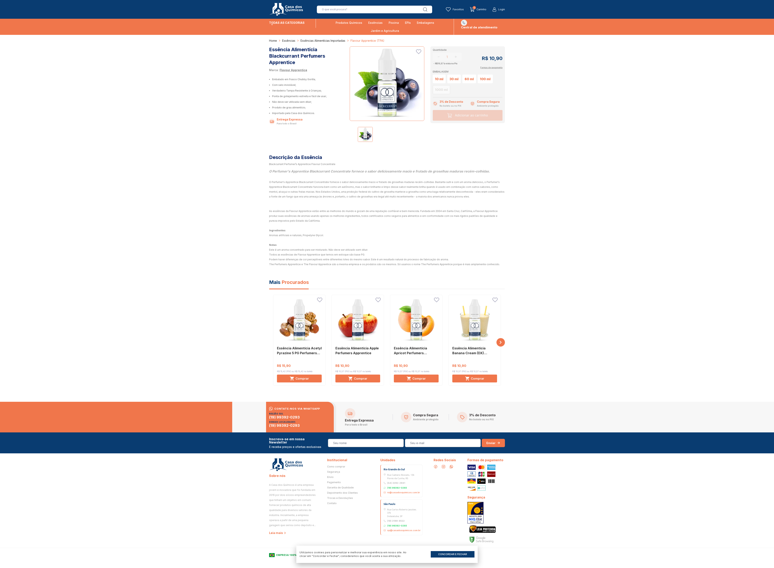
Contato (332, 503)
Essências (375, 22)
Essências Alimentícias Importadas (323, 40)
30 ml (454, 79)
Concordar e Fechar (452, 554)
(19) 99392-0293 (284, 417)
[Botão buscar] (425, 9)
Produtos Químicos (349, 22)
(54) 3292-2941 (396, 483)
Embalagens (425, 22)
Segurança (333, 472)
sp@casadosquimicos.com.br (403, 530)
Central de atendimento (479, 27)
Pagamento (334, 482)
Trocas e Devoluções (340, 498)
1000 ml (441, 90)
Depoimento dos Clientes (342, 493)
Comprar (302, 378)
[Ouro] (475, 512)
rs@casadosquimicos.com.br (403, 492)
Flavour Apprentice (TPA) (367, 40)
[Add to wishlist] (418, 51)
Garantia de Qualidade (340, 487)
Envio (330, 477)
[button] (500, 342)
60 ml (469, 79)
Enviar (490, 443)
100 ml (485, 79)
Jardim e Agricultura (385, 30)
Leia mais (276, 533)
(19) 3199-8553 (396, 520)
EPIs (408, 22)
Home (273, 40)
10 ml (439, 79)
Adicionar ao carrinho (471, 115)
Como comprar (336, 466)
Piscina (394, 22)
